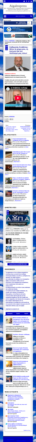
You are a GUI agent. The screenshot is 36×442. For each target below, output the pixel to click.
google (29, 1)
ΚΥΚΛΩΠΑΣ (11, 403)
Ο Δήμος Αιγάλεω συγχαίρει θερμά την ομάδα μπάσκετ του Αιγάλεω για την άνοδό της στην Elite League (20, 247)
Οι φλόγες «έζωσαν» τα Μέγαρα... (21, 334)
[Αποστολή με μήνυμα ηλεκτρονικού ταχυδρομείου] (5, 119)
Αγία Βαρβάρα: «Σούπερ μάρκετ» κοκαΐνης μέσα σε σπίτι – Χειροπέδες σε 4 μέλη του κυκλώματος (20, 239)
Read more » (17, 161)
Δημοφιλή (9, 313)
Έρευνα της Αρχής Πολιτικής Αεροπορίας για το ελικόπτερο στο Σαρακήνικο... (21, 349)
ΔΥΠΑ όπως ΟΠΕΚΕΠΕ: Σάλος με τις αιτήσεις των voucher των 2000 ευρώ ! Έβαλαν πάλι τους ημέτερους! (18, 229)
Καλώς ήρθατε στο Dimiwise (15, 424)
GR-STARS (10, 409)
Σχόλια (18, 313)
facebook (26, 1)
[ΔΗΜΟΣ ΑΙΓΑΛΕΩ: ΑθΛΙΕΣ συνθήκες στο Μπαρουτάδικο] (9, 257)
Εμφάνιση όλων (27, 430)
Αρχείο (26, 313)
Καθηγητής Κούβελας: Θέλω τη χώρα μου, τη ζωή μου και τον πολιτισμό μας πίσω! (18, 50)
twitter (24, 1)
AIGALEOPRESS (21, 441)
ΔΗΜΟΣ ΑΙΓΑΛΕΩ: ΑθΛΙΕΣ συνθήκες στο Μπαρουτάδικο (20, 255)
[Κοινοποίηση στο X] (9, 119)
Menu (5, 1)
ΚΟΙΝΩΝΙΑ (12, 116)
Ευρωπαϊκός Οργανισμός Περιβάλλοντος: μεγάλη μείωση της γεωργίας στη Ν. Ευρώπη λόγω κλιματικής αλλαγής (18, 419)
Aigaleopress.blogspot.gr (14, 395)
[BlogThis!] (7, 119)
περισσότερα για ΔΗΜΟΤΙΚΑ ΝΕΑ (18, 264)
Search (31, 16)
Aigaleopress (18, 6)
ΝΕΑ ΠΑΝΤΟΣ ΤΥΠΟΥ (13, 416)
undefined (24, 141)
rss (31, 1)
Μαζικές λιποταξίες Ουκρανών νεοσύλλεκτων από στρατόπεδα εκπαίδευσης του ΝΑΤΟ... (15, 398)
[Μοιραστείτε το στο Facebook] (11, 119)
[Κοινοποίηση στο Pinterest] (12, 119)
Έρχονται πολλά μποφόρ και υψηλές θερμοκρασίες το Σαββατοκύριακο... (20, 363)
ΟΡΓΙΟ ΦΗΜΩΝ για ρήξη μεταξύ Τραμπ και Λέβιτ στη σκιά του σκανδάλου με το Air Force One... (21, 378)
